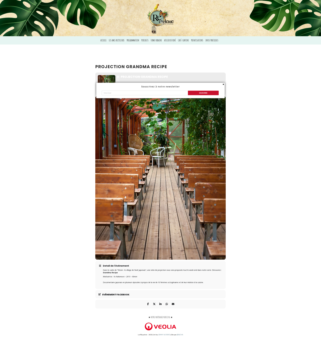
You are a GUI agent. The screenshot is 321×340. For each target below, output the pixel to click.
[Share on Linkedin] (160, 304)
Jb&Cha (180, 335)
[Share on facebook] (148, 304)
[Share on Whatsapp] (167, 304)
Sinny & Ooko (164, 335)
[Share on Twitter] (154, 304)
